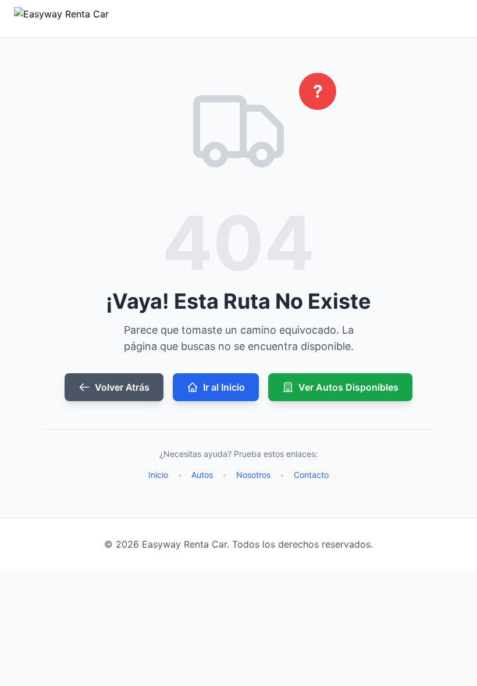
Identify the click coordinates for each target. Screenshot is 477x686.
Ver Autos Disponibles (348, 387)
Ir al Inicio (224, 387)
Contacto (311, 475)
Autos (202, 475)
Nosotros (253, 475)
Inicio (158, 475)
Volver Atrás (122, 387)
